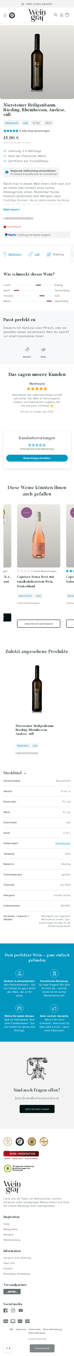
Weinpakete (10, 1229)
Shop (6, 1223)
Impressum (21, 1329)
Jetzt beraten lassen (37, 1109)
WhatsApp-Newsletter (16, 1273)
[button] (5, 15)
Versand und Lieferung (17, 1257)
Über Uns (9, 1263)
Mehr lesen (10, 209)
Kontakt (8, 1268)
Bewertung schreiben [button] (36, 458)
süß (25, 123)
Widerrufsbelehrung (52, 1329)
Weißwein (11, 123)
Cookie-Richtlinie (37, 1339)
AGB (11, 1329)
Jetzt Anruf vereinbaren (38, 623)
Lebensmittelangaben (18, 218)
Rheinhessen (63, 843)
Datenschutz (35, 1329)
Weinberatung (11, 1239)
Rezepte (8, 1234)
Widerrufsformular (36, 1333)
